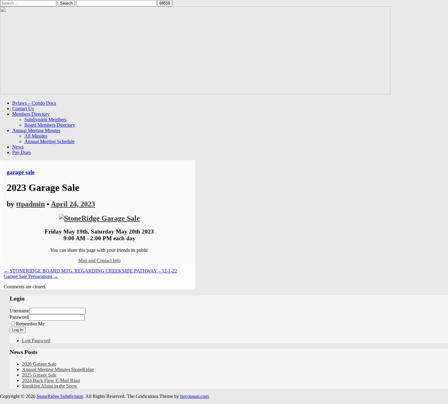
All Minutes (35, 136)
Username (19, 310)
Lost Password (36, 340)
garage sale (20, 172)
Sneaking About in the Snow (49, 385)
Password (19, 317)
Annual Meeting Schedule (49, 141)
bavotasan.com (194, 396)
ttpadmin (30, 204)
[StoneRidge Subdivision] (195, 92)
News (17, 146)
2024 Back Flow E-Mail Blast (51, 380)
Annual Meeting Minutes (36, 130)
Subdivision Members (45, 119)
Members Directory (31, 114)
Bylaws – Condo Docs (34, 103)
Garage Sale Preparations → (31, 276)
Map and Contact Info (99, 260)
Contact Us (23, 108)
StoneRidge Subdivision (60, 396)
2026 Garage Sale (39, 364)
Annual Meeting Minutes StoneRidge (58, 369)
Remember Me (30, 323)
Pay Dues (21, 152)
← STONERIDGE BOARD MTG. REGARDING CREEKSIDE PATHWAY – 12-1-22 (90, 270)
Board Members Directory (49, 125)
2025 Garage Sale (39, 375)
